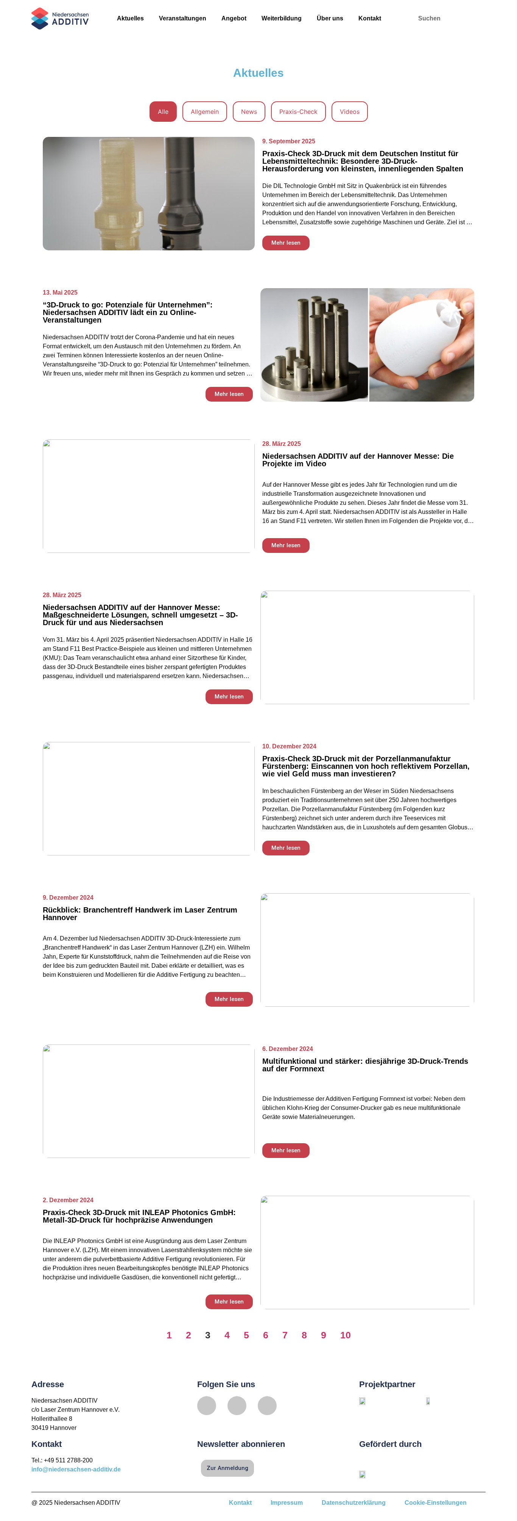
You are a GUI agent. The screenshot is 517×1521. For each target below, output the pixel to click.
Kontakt (369, 18)
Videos (350, 111)
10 (345, 1335)
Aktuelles (130, 18)
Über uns (330, 18)
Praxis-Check (298, 111)
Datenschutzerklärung (354, 1502)
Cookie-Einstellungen (436, 1502)
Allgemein (205, 111)
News (249, 111)
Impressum (287, 1502)
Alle (163, 111)
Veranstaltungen (182, 18)
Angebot (233, 18)
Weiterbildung (282, 18)
